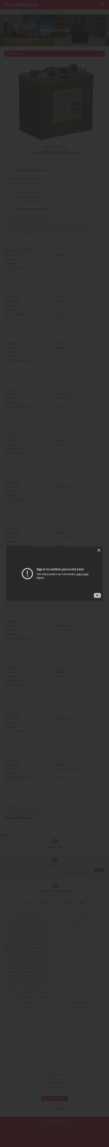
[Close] (99, 550)
